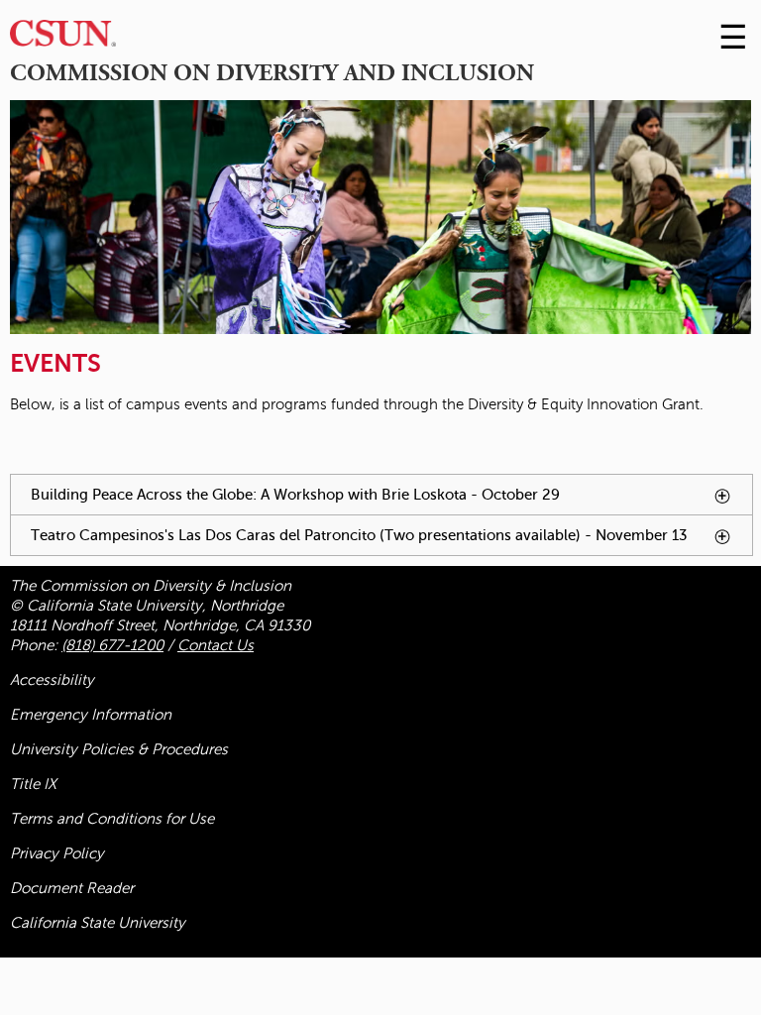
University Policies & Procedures (119, 749)
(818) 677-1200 (112, 645)
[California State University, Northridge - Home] (63, 38)
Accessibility (52, 680)
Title (33, 784)
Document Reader (72, 888)
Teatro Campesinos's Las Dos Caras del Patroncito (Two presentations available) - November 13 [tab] (391, 541)
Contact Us (215, 645)
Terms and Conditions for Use (112, 819)
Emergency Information (90, 715)
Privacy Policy (57, 853)
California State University (97, 923)
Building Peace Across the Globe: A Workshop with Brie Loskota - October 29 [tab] (383, 500)
